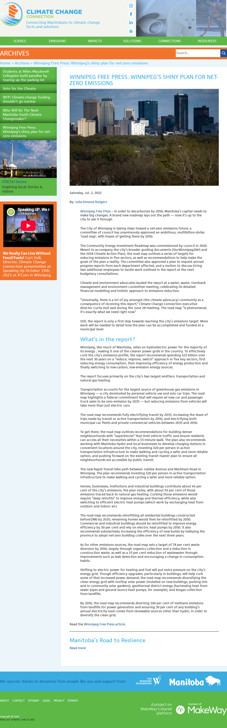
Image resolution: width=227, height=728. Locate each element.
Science (20, 41)
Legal (46, 700)
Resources (207, 41)
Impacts (95, 41)
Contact (18, 700)
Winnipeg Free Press (95, 211)
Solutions (132, 41)
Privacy (59, 700)
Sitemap (33, 700)
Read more (78, 648)
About (4, 700)
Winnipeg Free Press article (104, 624)
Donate (73, 700)
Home (5, 63)
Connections (169, 41)
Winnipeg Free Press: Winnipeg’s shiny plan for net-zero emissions (27, 131)
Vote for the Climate (19, 88)
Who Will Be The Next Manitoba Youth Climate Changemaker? (22, 114)
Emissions (57, 41)
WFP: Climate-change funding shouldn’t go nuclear (26, 99)
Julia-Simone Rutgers (91, 202)
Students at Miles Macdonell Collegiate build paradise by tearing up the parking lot (26, 75)
